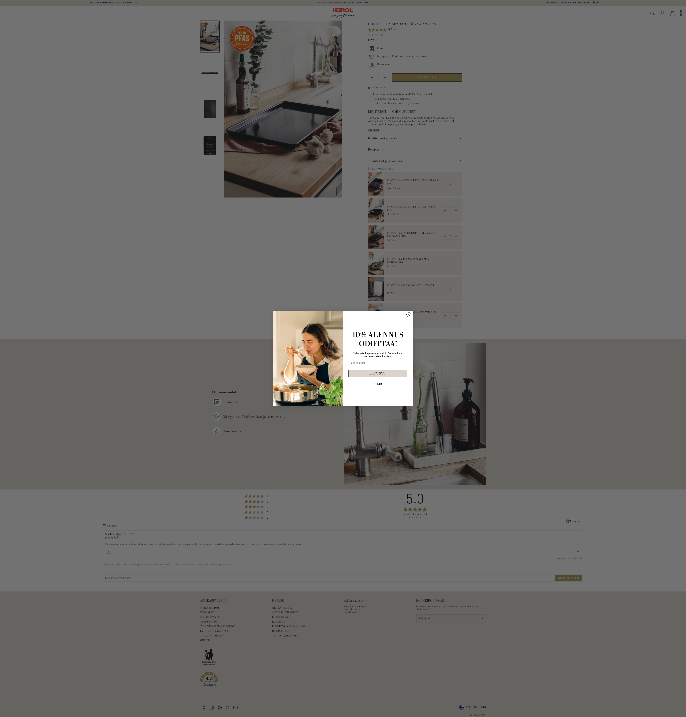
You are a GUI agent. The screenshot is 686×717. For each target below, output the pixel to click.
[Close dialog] (409, 315)
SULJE (378, 384)
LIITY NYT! (377, 373)
